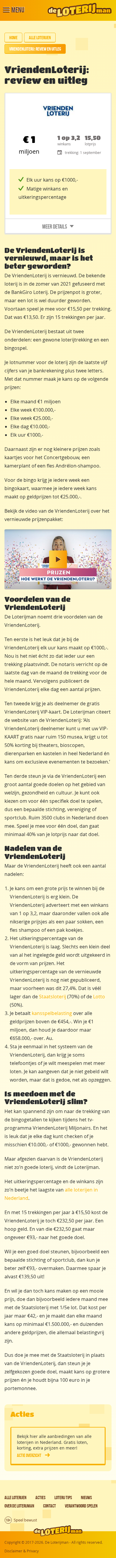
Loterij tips (63, 1497)
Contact (49, 1505)
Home (13, 37)
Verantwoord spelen (81, 1505)
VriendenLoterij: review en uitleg (35, 48)
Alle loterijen (40, 37)
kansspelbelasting (52, 1013)
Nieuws (86, 1497)
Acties (40, 1497)
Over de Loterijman (19, 1505)
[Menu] (6, 10)
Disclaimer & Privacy (21, 1550)
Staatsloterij (52, 996)
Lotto (99, 996)
